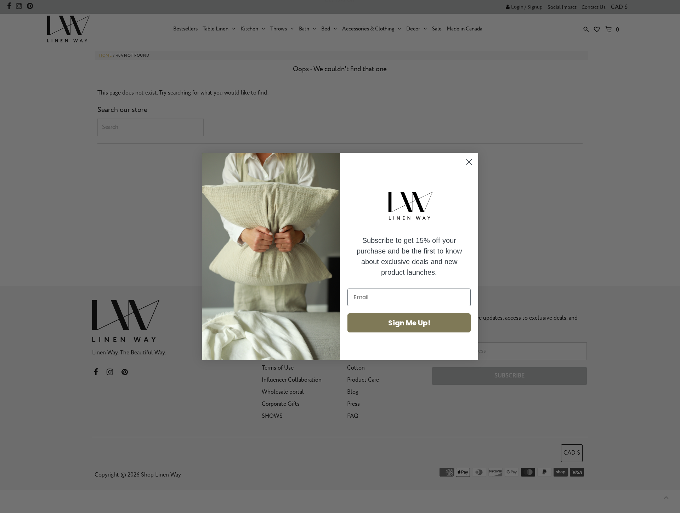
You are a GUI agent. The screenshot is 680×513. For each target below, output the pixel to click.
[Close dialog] (469, 162)
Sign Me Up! (409, 323)
